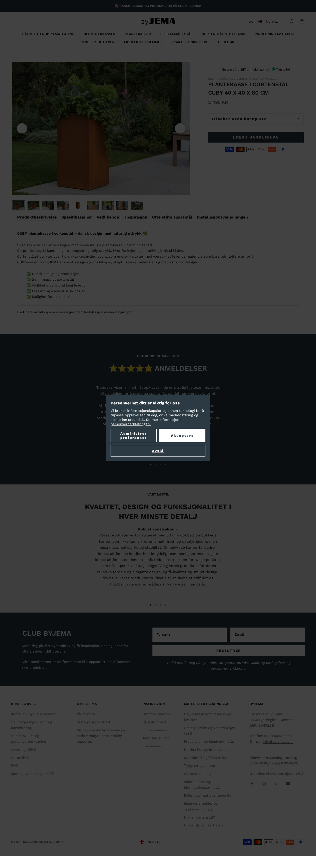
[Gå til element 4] (63, 205)
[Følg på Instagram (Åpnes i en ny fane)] (264, 783)
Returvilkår (20, 758)
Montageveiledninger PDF (32, 774)
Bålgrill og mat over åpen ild (207, 795)
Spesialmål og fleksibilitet (206, 758)
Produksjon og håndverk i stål (209, 741)
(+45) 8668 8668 (278, 736)
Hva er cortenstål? (199, 817)
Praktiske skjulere (189, 42)
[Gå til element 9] (137, 205)
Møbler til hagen (98, 42)
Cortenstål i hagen (199, 774)
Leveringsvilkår (24, 750)
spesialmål (63, 297)
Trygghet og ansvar (199, 766)
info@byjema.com (278, 741)
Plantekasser (138, 34)
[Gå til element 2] (33, 205)
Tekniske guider (156, 738)
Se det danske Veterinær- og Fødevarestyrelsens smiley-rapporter (101, 736)
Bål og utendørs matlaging (48, 34)
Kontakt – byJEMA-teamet (33, 714)
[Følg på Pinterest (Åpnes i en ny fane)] (276, 783)
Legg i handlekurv (256, 137)
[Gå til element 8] (122, 205)
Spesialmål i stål (176, 34)
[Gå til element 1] (18, 205)
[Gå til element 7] (107, 205)
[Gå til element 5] (77, 205)
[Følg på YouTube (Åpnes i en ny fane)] (288, 783)
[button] (271, 21)
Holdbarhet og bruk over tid (207, 750)
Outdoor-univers (156, 714)
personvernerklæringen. (131, 424)
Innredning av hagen (274, 34)
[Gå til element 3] (48, 205)
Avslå (158, 451)
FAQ (14, 766)
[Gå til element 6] (92, 205)
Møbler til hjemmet (143, 42)
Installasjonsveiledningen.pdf (108, 312)
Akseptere (182, 435)
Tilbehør (225, 42)
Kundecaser (152, 746)
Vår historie (86, 714)
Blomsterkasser (99, 34)
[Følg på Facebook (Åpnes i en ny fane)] (252, 783)
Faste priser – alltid (93, 722)
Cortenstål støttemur (223, 34)
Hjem (211, 78)
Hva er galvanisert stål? (203, 825)
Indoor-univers (155, 730)
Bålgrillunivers (155, 722)
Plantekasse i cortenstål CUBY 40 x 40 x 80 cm (248, 78)
